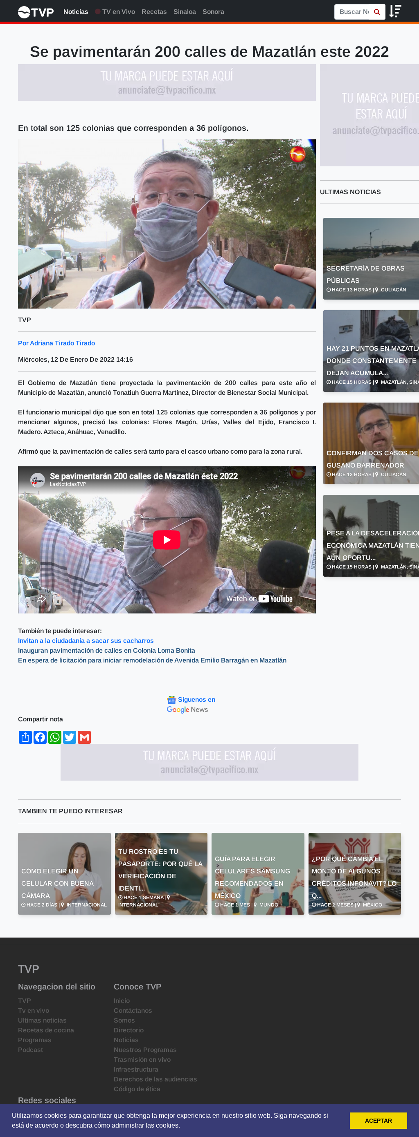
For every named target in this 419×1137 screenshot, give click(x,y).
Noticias (75, 11)
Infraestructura (136, 1069)
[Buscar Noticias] (377, 12)
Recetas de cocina (46, 1030)
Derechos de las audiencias (155, 1079)
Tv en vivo (33, 1010)
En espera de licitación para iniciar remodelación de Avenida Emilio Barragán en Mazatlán (152, 660)
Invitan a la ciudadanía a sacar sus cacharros (86, 640)
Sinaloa (184, 11)
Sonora (213, 11)
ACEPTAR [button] (378, 1120)
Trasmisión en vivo (142, 1059)
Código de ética (137, 1089)
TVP (24, 1000)
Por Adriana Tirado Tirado (56, 343)
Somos (124, 1020)
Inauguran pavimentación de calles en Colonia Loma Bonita (107, 650)
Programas (35, 1039)
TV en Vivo (118, 11)
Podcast (30, 1049)
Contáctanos (133, 1010)
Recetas (154, 11)
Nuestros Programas (145, 1049)
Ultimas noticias (42, 1020)
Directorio (129, 1030)
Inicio (122, 1000)
